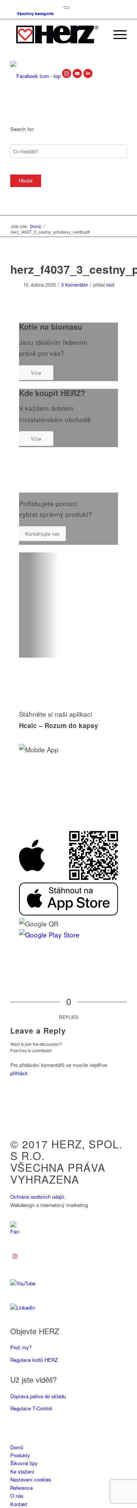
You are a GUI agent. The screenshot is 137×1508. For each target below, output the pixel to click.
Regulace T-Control (31, 1408)
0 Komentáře (74, 284)
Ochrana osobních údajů (37, 1196)
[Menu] (116, 34)
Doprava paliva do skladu (38, 1396)
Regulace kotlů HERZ (34, 1359)
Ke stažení (22, 1471)
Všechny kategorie (35, 13)
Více (36, 372)
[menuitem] (33, 13)
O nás (17, 1495)
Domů (16, 1447)
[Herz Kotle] (57, 34)
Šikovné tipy (24, 1463)
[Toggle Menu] (67, 7)
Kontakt (18, 1504)
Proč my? (21, 1347)
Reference (21, 1487)
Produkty (20, 1455)
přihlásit (18, 1073)
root (110, 284)
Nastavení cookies (30, 1479)
